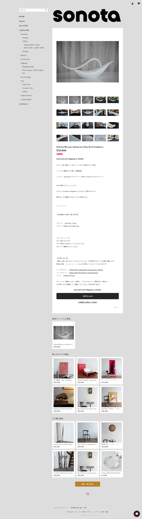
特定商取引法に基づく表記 (79, 508)
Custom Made (26, 99)
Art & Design (26, 77)
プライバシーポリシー (60, 508)
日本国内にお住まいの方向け (87, 302)
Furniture (24, 34)
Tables (25, 41)
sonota (22, 21)
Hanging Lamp (28, 67)
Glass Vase (26, 85)
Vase (22, 81)
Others (25, 92)
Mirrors (24, 55)
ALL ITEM (23, 26)
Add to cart (88, 296)
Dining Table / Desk (32, 45)
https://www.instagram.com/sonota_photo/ (86, 270)
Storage (25, 51)
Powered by (85, 515)
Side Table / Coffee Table (34, 48)
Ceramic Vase (27, 88)
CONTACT (23, 104)
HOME (22, 17)
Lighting (24, 63)
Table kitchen (26, 96)
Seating (25, 38)
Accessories (25, 59)
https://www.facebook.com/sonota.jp (84, 273)
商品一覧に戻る (87, 484)
